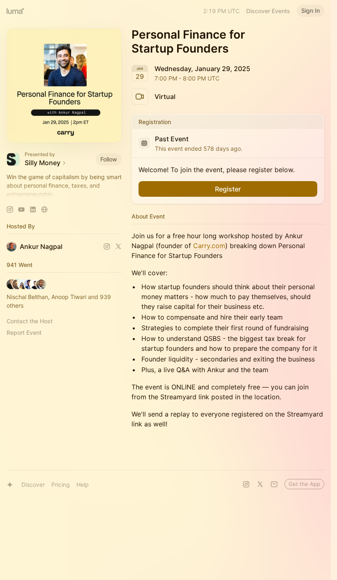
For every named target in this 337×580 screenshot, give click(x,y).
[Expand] (64, 194)
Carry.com (209, 246)
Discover (33, 484)
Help (82, 484)
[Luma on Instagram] (246, 484)
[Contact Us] (274, 484)
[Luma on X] (260, 484)
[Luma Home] (16, 10)
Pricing (60, 484)
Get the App (304, 484)
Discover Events (268, 10)
